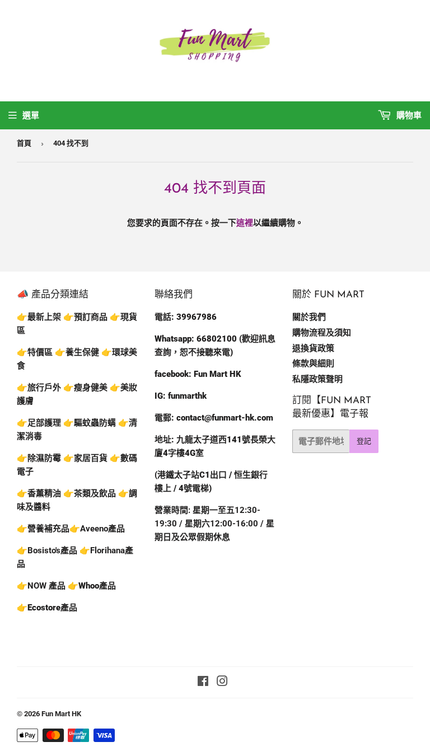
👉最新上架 (39, 317)
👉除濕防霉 (39, 458)
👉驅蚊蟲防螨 (89, 423)
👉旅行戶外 (39, 387)
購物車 (408, 115)
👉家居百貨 (85, 458)
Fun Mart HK (61, 714)
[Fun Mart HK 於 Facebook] (203, 683)
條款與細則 (313, 363)
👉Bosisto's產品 (48, 550)
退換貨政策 (313, 348)
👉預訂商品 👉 (91, 317)
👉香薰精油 (39, 493)
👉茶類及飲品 (89, 493)
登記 (364, 441)
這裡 (244, 223)
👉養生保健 (77, 352)
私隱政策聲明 (317, 379)
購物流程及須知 (321, 333)
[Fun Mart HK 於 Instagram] (222, 683)
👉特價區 (36, 352)
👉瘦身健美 (85, 387)
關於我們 (309, 317)
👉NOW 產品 (41, 586)
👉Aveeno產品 (97, 529)
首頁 (24, 143)
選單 (30, 115)
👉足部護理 (39, 423)
